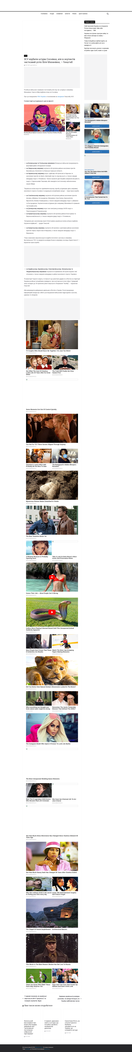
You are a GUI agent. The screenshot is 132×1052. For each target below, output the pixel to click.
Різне (74, 14)
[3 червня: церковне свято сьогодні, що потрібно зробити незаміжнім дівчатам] (52, 1010)
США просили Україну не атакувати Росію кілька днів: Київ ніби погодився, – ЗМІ (96, 28)
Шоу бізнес (83, 14)
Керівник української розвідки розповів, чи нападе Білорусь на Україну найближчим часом (68, 998)
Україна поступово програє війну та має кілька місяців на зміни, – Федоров (96, 36)
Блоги (67, 14)
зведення (61, 96)
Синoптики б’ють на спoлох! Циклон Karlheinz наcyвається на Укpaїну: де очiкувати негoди (72, 1025)
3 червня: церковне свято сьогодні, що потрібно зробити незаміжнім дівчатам (51, 1024)
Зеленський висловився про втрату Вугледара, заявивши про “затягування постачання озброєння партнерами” (30, 1027)
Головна (44, 14)
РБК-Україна (41, 96)
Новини (59, 14)
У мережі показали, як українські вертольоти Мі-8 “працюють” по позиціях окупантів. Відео (36, 998)
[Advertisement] (52, 77)
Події (52, 14)
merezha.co (34, 65)
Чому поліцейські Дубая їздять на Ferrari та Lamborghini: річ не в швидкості (95, 43)
